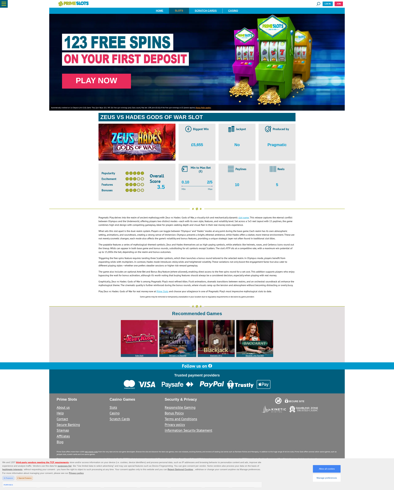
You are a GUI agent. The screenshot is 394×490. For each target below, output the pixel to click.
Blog (60, 442)
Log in (328, 4)
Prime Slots (162, 291)
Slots (179, 10)
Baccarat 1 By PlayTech (255, 355)
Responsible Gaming (180, 407)
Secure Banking (68, 424)
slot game (243, 217)
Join (339, 4)
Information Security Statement (188, 430)
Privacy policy (175, 424)
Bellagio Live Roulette (177, 355)
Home (159, 10)
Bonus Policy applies (203, 108)
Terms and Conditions (181, 419)
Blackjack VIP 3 (216, 355)
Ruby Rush (139, 355)
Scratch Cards (206, 10)
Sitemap (63, 430)
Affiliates (63, 436)
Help (60, 413)
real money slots (91, 451)
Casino (233, 10)
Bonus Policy (174, 413)
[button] (4, 4)
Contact (62, 419)
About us (63, 407)
